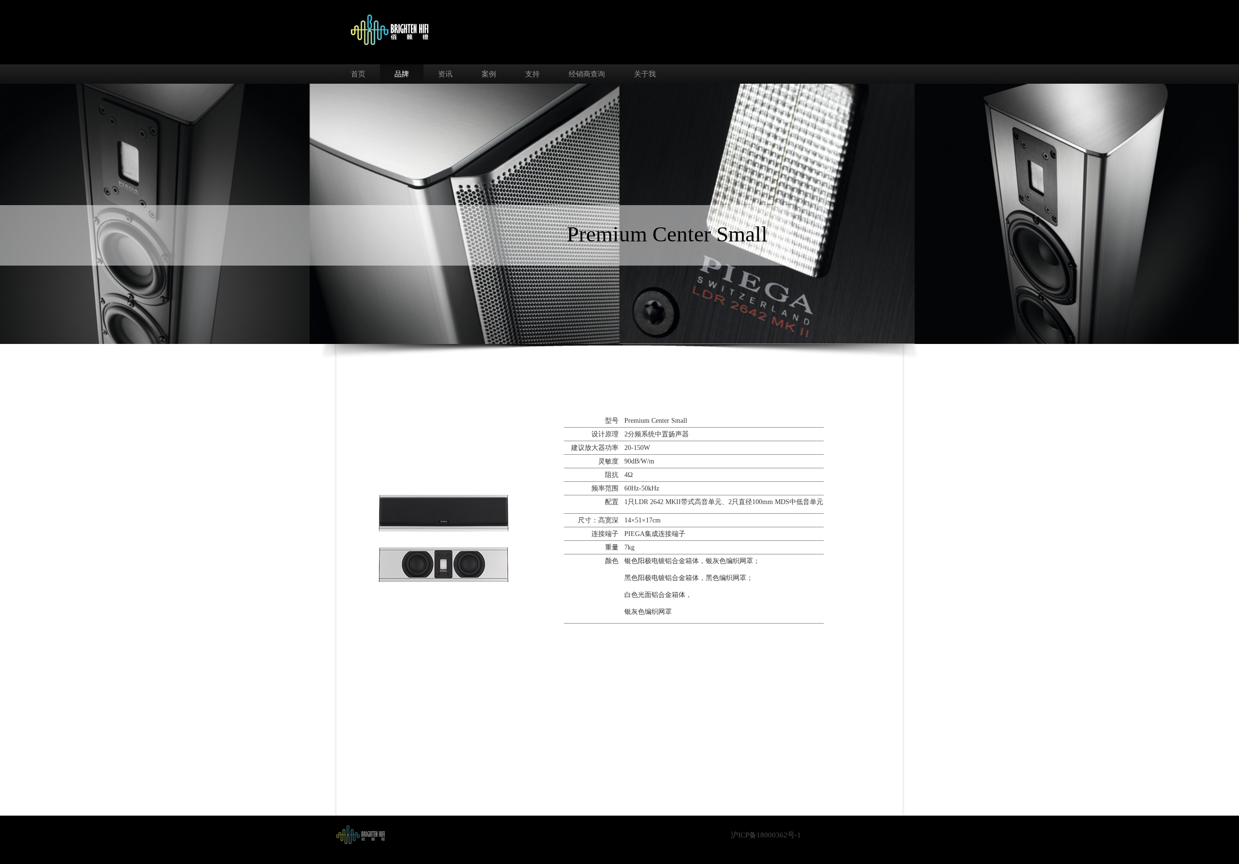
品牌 (401, 74)
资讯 (445, 74)
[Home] (360, 834)
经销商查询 (587, 74)
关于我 (645, 74)
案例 (489, 74)
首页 (358, 74)
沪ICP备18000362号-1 (766, 835)
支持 (532, 74)
